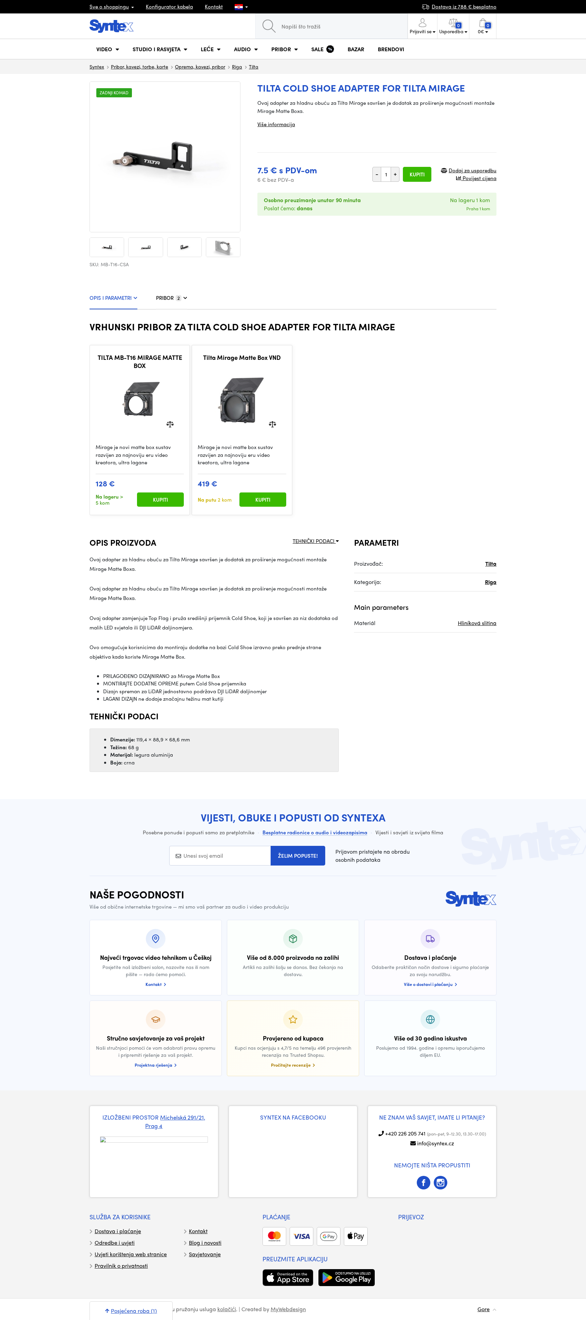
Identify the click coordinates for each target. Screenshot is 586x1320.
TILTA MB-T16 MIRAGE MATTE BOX (140, 361)
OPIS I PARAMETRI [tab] (111, 298)
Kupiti (417, 174)
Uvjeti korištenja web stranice (131, 1254)
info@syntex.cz (435, 1143)
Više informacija (276, 124)
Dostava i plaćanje (118, 1231)
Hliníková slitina (477, 623)
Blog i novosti (205, 1242)
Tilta (253, 66)
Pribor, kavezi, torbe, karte (139, 66)
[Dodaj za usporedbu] (170, 424)
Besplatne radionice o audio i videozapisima (314, 832)
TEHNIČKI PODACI (314, 541)
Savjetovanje (205, 1254)
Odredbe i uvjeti (115, 1242)
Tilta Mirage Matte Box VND (242, 357)
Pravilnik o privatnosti (121, 1265)
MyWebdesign (288, 1309)
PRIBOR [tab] (168, 298)
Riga (237, 66)
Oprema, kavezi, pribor (200, 66)
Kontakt (214, 6)
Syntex (97, 66)
